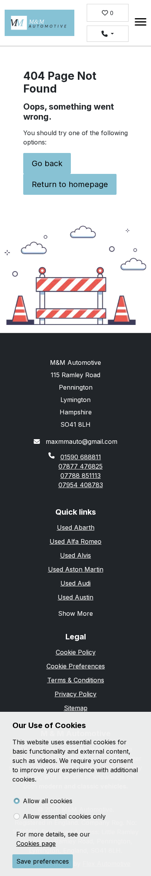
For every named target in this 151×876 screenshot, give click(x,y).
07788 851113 (80, 475)
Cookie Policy (76, 652)
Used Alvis (75, 555)
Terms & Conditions (75, 680)
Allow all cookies (47, 801)
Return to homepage (70, 184)
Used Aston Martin (75, 569)
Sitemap (76, 708)
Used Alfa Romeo (75, 541)
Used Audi (75, 583)
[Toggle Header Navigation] (140, 23)
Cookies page (36, 843)
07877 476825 (80, 466)
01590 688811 (80, 457)
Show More (75, 613)
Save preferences (42, 861)
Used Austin (75, 597)
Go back (47, 163)
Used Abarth (75, 527)
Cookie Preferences (75, 666)
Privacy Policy (75, 694)
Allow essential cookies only (64, 816)
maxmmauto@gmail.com (80, 441)
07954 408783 (80, 485)
